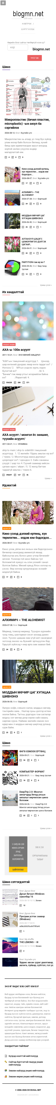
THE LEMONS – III (28, 942)
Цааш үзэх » (46, 285)
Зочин (39, 900)
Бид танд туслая (43, 775)
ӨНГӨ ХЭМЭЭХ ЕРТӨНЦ (32, 751)
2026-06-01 (27, 248)
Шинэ (6, 67)
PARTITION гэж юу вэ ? (33, 262)
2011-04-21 (7, 444)
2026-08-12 (10, 133)
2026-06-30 (27, 222)
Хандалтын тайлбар (17, 1046)
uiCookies (33, 1095)
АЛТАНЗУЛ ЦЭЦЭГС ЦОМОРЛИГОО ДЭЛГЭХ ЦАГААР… (34, 242)
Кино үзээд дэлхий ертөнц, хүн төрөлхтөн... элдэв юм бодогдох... (35, 172)
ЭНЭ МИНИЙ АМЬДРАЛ (29, 355)
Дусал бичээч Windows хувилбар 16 (31, 895)
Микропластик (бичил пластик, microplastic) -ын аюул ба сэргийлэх (27, 124)
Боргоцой (42, 199)
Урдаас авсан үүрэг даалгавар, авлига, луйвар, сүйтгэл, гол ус (36, 964)
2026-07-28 (27, 199)
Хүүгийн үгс (26, 133)
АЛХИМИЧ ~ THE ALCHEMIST (23, 620)
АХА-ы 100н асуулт (16, 350)
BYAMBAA (22, 444)
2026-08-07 (27, 178)
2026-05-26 (27, 266)
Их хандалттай (13, 292)
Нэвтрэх (27, 24)
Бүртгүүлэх (28, 29)
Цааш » (48, 478)
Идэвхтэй (9, 485)
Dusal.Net (35, 1090)
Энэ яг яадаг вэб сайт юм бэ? (22, 986)
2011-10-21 (7, 355)
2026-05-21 (24, 755)
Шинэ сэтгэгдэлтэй (16, 882)
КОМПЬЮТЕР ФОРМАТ (31, 771)
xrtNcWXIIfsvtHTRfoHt (29, 926)
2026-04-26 (24, 804)
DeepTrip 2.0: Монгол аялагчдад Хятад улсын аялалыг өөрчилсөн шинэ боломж (33, 796)
